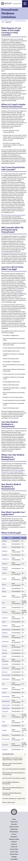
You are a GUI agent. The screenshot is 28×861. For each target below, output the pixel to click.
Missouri (4, 646)
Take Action (14, 821)
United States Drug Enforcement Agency (14, 215)
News (14, 819)
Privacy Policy (14, 849)
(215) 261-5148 (17, 3)
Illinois (4, 591)
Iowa (3, 602)
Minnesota (5, 636)
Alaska (4, 544)
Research (14, 841)
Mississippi (5, 641)
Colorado (4, 555)
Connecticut (5, 559)
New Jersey (5, 664)
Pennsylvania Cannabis (7, 20)
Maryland (4, 625)
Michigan (4, 632)
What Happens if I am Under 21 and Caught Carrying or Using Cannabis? (12, 758)
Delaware (4, 563)
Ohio (3, 683)
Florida (4, 573)
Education (14, 824)
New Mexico (5, 668)
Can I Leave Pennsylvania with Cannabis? (13, 769)
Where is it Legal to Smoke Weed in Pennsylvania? (12, 764)
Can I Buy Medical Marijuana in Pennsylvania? (11, 782)
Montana (4, 650)
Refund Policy (14, 854)
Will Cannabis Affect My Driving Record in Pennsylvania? (13, 773)
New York (4, 672)
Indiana (4, 596)
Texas (3, 716)
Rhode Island (5, 701)
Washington (5, 735)
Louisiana (5, 617)
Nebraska (4, 653)
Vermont (4, 725)
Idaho (3, 588)
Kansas (4, 607)
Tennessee (5, 711)
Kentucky (4, 612)
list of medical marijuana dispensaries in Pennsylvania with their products (13, 472)
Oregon (4, 692)
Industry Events (14, 826)
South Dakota (5, 708)
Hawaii (4, 584)
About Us (14, 844)
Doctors (14, 834)
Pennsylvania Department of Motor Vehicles (13, 253)
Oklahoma (5, 688)
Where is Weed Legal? (8, 802)
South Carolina (6, 705)
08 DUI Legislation (13, 418)
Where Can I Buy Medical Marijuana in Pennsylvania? (13, 788)
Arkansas (4, 551)
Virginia (4, 730)
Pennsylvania (6, 696)
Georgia (4, 578)
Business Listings (14, 839)
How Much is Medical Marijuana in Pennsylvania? (11, 793)
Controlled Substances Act (14, 184)
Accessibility (14, 859)
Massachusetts (6, 629)
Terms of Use (14, 851)
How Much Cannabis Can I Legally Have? (13, 798)
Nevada (4, 656)
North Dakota (5, 679)
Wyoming (4, 749)
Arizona (4, 547)
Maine (4, 621)
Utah (3, 721)
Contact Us (14, 846)
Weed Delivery (14, 831)
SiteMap (14, 856)
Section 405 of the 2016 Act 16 (9, 522)
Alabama (4, 541)
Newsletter (14, 836)
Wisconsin (5, 744)
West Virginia (6, 739)
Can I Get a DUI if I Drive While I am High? (14, 778)
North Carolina (6, 675)
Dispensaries (14, 829)
